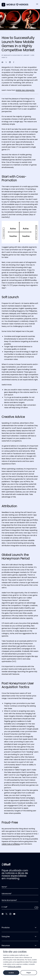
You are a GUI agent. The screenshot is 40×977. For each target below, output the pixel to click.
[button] (37, 4)
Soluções (6, 936)
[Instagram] (10, 914)
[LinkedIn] (2, 914)
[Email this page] (2, 62)
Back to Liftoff (3, 4)
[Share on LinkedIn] (10, 62)
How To (4, 57)
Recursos (6, 945)
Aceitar (11, 973)
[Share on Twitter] (6, 62)
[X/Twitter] (6, 914)
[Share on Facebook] (13, 62)
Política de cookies (14, 966)
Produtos (6, 927)
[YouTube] (14, 914)
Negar (28, 973)
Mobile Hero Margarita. (25, 90)
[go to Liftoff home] (17, 4)
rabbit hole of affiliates (11, 844)
